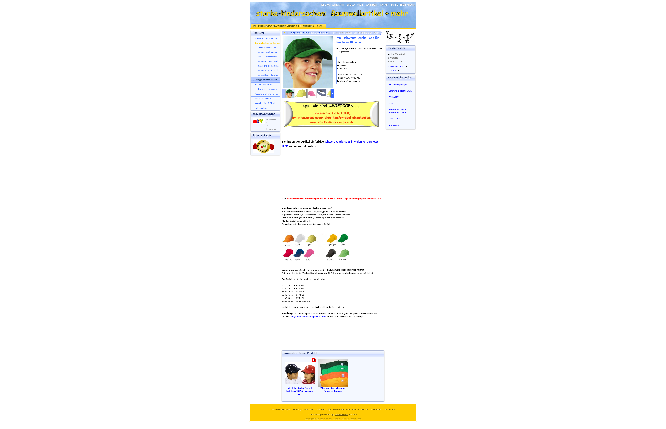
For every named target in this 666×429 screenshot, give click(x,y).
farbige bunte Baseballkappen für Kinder (308, 317)
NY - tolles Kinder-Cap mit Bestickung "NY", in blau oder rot (300, 391)
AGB (391, 103)
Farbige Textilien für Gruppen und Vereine (309, 33)
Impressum (394, 125)
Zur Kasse (392, 70)
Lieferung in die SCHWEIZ (400, 91)
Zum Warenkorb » (396, 66)
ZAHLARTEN (394, 97)
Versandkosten (341, 415)
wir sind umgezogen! (398, 85)
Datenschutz (394, 119)
